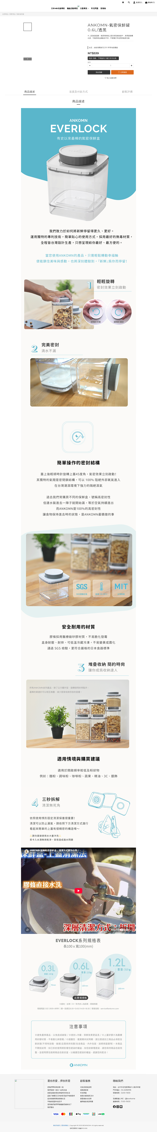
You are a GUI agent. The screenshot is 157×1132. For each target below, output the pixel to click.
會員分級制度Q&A (87, 1096)
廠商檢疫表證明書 (86, 1101)
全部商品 (5, 14)
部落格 (103, 8)
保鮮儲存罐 (20, 14)
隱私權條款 (64, 1125)
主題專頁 (83, 8)
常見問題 (94, 8)
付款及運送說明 (85, 1087)
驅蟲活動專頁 (72, 8)
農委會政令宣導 (85, 1099)
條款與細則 (56, 1125)
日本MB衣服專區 (58, 8)
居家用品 (12, 14)
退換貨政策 (84, 1090)
